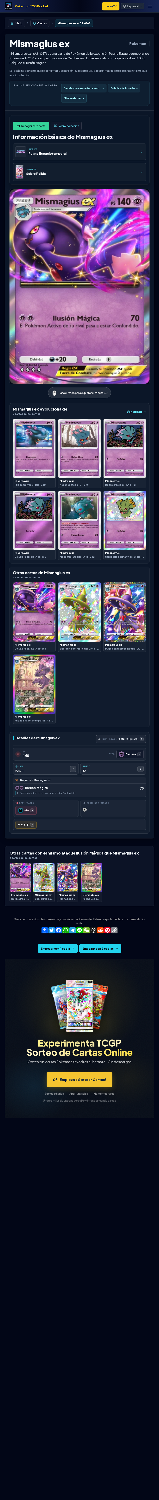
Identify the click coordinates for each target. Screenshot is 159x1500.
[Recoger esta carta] (31, 126)
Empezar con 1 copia (55, 948)
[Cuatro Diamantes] (26, 825)
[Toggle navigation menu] (150, 6)
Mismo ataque (74, 98)
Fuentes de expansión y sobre (84, 88)
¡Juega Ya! (111, 6)
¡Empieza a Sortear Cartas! (82, 1079)
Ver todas (134, 412)
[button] (132, 6)
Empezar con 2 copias (98, 948)
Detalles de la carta (124, 88)
